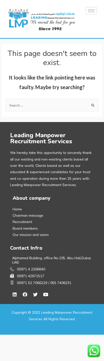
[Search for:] (52, 105)
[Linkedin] (14, 294)
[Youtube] (45, 294)
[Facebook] (25, 294)
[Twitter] (35, 294)
